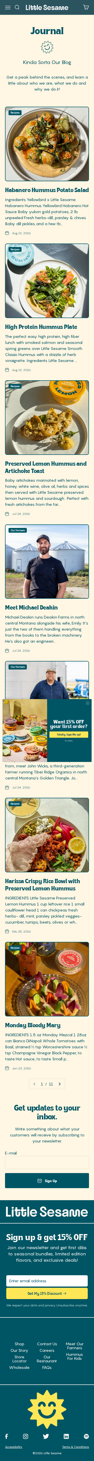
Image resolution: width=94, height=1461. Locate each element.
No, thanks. (68, 740)
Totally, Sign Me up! (69, 735)
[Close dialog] (87, 703)
